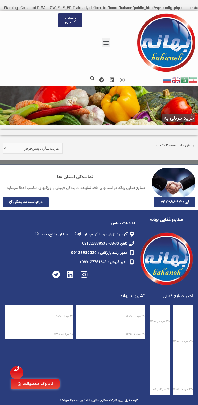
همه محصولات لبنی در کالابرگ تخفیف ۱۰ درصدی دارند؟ (184, 322)
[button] (106, 42)
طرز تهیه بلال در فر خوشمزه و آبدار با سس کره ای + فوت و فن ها (42, 327)
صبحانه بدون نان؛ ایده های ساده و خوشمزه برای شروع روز (116, 309)
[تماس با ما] (16, 372)
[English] (176, 80)
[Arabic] (184, 80)
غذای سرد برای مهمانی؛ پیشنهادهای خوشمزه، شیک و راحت (43, 309)
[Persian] (193, 80)
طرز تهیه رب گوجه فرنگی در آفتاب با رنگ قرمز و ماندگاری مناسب (113, 327)
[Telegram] (101, 80)
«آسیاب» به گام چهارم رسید (160, 312)
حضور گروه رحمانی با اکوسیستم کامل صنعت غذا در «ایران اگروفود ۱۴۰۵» (183, 367)
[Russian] (167, 80)
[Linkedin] (112, 80)
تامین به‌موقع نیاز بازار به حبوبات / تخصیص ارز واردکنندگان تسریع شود (160, 367)
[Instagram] (122, 80)
